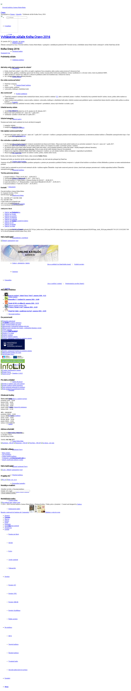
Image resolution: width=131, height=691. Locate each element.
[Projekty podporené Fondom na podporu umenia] (16, 338)
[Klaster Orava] (6, 372)
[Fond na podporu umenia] (9, 336)
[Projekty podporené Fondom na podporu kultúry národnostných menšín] (16, 351)
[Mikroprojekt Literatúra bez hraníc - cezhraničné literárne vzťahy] (21, 328)
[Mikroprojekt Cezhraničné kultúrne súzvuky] (15, 326)
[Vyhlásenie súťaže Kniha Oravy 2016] (9, 32)
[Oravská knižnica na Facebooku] (7, 443)
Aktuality (19, 14)
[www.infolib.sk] (13, 368)
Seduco (79, 504)
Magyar (7, 519)
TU (57, 96)
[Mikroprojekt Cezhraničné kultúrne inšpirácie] (11, 323)
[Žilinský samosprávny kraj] (9, 240)
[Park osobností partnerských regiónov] (13, 387)
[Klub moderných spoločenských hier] (13, 389)
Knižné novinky (79, 264)
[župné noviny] (6, 374)
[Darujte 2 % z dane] (7, 333)
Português (8, 524)
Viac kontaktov (6, 454)
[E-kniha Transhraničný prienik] (11, 370)
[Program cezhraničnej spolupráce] (11, 479)
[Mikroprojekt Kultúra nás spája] (11, 352)
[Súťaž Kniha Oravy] (7, 354)
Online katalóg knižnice (9, 456)
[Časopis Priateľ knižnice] (9, 331)
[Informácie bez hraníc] (13, 362)
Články (3, 12)
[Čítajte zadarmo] (6, 329)
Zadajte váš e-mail (6, 491)
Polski (6, 522)
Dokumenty (12, 187)
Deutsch (7, 515)
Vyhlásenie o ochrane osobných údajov (14, 458)
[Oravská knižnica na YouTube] (34, 443)
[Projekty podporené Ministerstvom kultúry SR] (13, 349)
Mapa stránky (6, 453)
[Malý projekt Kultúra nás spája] (11, 324)
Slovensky (8, 526)
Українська (8, 528)
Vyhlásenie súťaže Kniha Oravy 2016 (25, 36)
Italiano (7, 521)
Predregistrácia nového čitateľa (74, 283)
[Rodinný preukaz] (7, 335)
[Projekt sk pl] (3, 479)
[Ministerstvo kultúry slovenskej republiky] (10, 502)
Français (7, 517)
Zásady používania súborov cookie (12, 460)
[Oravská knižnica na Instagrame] (20, 443)
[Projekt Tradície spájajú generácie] (13, 383)
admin (22, 41)
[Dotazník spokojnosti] (8, 321)
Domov (12, 14)
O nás (10, 34)
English (7, 529)
